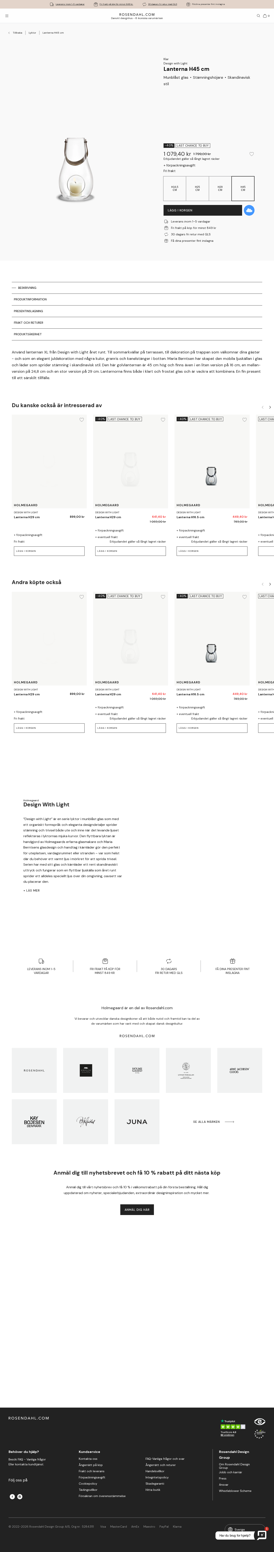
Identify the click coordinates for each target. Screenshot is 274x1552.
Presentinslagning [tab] (28, 311)
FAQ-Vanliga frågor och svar (165, 1459)
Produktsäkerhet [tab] (28, 334)
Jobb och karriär (230, 1472)
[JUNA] (137, 1121)
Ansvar (223, 1485)
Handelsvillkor (155, 1471)
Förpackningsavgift (92, 1477)
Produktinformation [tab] (30, 299)
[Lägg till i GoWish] (249, 210)
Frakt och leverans (91, 1471)
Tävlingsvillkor (88, 1490)
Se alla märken (206, 1122)
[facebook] (12, 1496)
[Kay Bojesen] (34, 1121)
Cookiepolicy (88, 1483)
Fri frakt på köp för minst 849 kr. (116, 4)
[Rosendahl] (34, 1070)
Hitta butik (153, 1490)
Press (222, 1478)
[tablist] (137, 311)
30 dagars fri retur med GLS (162, 4)
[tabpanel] (137, 365)
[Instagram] (20, 1496)
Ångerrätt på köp (91, 1465)
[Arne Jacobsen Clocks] (239, 1070)
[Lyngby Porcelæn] (188, 1070)
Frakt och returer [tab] (28, 323)
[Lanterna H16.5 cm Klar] (241, 515)
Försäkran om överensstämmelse (102, 1496)
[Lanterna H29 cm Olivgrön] (69, 515)
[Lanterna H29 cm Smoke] (78, 515)
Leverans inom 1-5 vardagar (70, 4)
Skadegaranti (155, 1483)
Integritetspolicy (157, 1477)
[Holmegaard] (137, 1070)
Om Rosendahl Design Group (234, 1466)
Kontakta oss (88, 1459)
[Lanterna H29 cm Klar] (160, 515)
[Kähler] (85, 1070)
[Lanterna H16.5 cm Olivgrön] (232, 515)
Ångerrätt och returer (161, 1465)
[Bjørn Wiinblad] (85, 1121)
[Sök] (258, 15)
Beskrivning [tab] (27, 288)
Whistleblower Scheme (235, 1491)
